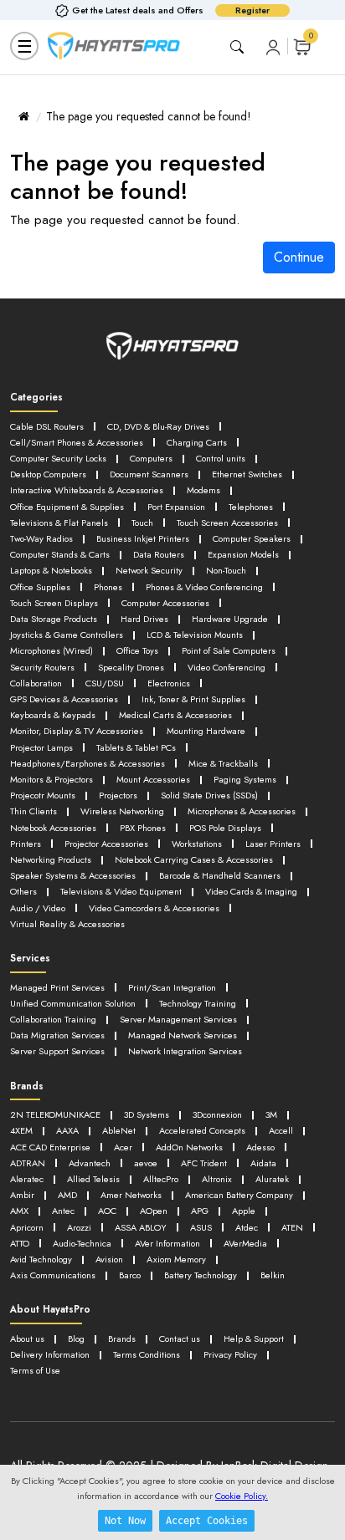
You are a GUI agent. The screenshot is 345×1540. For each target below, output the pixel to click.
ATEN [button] (292, 1227)
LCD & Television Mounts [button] (195, 634)
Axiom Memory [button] (176, 1259)
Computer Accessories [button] (165, 602)
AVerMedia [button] (245, 1243)
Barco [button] (130, 1275)
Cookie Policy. (241, 1495)
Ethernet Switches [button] (247, 474)
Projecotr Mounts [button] (42, 795)
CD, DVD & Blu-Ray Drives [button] (158, 426)
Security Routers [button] (42, 667)
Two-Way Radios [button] (41, 538)
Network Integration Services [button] (185, 1051)
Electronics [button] (168, 683)
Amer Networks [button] (131, 1194)
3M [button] (271, 1114)
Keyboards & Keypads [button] (52, 715)
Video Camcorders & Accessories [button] (154, 908)
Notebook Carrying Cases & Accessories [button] (194, 859)
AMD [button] (67, 1194)
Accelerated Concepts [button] (202, 1130)
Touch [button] (142, 522)
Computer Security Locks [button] (58, 458)
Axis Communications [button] (52, 1275)
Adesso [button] (260, 1147)
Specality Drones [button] (131, 667)
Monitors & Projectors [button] (51, 779)
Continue (299, 257)
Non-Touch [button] (226, 570)
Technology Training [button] (197, 1003)
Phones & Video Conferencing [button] (204, 587)
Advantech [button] (90, 1163)
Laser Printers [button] (273, 843)
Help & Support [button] (254, 1338)
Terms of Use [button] (35, 1370)
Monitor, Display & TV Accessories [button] (76, 730)
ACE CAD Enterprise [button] (50, 1147)
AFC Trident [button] (204, 1163)
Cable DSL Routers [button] (47, 426)
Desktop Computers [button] (48, 474)
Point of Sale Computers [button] (228, 650)
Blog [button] (76, 1338)
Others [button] (23, 891)
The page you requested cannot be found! (148, 116)
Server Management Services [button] (178, 1019)
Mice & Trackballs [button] (223, 763)
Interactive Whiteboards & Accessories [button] (86, 490)
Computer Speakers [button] (252, 538)
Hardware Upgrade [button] (230, 618)
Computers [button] (151, 458)
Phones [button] (108, 587)
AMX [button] (19, 1210)
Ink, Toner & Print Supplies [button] (193, 699)
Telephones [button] (251, 506)
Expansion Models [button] (243, 554)
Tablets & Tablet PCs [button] (136, 747)
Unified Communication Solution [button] (73, 1003)
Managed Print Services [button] (57, 987)
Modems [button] (203, 490)
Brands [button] (122, 1338)
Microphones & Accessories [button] (242, 811)
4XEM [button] (21, 1130)
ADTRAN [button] (27, 1163)
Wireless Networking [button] (122, 811)
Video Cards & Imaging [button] (251, 891)
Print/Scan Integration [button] (172, 987)
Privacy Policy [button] (230, 1354)
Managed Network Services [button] (182, 1035)
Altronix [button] (217, 1179)
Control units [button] (220, 458)
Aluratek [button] (272, 1179)
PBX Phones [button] (143, 827)
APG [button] (200, 1210)
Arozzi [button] (79, 1227)
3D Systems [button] (146, 1114)
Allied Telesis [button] (93, 1179)
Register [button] (252, 10)
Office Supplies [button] (40, 587)
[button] (273, 46)
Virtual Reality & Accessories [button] (67, 924)
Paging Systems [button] (245, 779)
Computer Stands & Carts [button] (60, 554)
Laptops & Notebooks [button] (51, 570)
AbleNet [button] (119, 1130)
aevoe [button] (145, 1163)
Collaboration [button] (36, 683)
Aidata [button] (263, 1163)
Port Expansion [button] (176, 506)
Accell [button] (281, 1130)
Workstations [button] (197, 843)
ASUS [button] (201, 1227)
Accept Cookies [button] (207, 1521)
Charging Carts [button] (197, 442)
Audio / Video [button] (37, 908)
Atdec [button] (246, 1227)
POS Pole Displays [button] (225, 827)
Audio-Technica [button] (82, 1243)
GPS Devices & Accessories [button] (64, 699)
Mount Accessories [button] (153, 779)
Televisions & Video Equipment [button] (121, 891)
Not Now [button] (125, 1521)
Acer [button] (123, 1147)
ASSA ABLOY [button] (141, 1227)
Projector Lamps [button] (41, 747)
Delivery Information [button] (50, 1354)
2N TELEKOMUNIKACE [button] (55, 1114)
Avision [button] (109, 1259)
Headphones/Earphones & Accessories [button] (87, 763)
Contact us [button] (179, 1338)
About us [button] (27, 1338)
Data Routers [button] (158, 554)
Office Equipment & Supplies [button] (67, 506)
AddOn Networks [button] (189, 1147)
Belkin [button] (272, 1275)
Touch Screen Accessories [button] (227, 522)
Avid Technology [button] (41, 1259)
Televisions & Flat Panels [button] (59, 522)
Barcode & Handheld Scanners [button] (220, 875)
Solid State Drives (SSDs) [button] (209, 795)
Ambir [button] (22, 1194)
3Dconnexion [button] (217, 1114)
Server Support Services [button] (57, 1051)
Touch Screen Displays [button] (54, 602)
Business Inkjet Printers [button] (142, 538)
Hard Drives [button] (144, 618)
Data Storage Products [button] (53, 618)
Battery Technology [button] (200, 1275)
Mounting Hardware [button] (206, 730)
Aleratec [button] (27, 1179)
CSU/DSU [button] (104, 683)
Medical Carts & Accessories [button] (175, 715)
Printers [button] (25, 843)
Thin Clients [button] (33, 811)
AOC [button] (107, 1210)
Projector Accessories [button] (106, 843)
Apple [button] (243, 1210)
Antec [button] (63, 1210)
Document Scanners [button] (149, 474)
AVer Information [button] (167, 1243)
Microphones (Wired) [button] (51, 650)
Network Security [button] (149, 570)
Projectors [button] (118, 795)
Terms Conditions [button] (146, 1354)
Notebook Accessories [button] (53, 827)
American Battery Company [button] (239, 1194)
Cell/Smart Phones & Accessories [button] (76, 442)
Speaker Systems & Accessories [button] (73, 875)
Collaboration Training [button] (53, 1019)
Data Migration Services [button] (57, 1035)
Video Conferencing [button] (226, 667)
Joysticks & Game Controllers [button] (66, 634)
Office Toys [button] (137, 650)
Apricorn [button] (27, 1227)
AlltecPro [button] (160, 1179)
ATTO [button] (19, 1243)
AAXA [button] (67, 1130)
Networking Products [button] (50, 859)
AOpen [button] (153, 1210)
